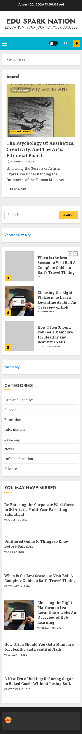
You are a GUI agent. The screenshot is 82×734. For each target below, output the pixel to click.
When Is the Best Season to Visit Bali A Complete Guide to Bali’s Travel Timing (57, 265)
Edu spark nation (41, 21)
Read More (18, 189)
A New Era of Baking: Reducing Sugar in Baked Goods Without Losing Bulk (38, 681)
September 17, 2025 (18, 689)
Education (12, 419)
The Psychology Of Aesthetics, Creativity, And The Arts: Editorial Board (40, 149)
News (9, 449)
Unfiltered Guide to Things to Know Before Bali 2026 (36, 544)
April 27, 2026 (15, 552)
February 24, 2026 (18, 586)
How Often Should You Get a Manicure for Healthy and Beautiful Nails (55, 334)
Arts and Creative (21, 131)
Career (10, 409)
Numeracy (11, 367)
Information (14, 429)
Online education (18, 458)
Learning (12, 439)
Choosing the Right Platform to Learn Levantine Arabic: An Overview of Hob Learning (57, 302)
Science (10, 468)
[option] (41, 268)
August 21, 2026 (17, 520)
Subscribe (76, 43)
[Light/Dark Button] (53, 43)
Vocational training (17, 234)
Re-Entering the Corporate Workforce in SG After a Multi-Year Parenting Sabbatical (39, 509)
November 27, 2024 (22, 161)
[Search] (65, 43)
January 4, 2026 (17, 655)
